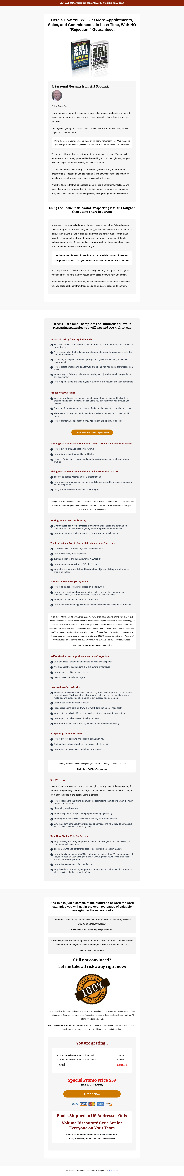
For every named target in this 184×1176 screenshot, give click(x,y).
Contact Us (113, 1171)
